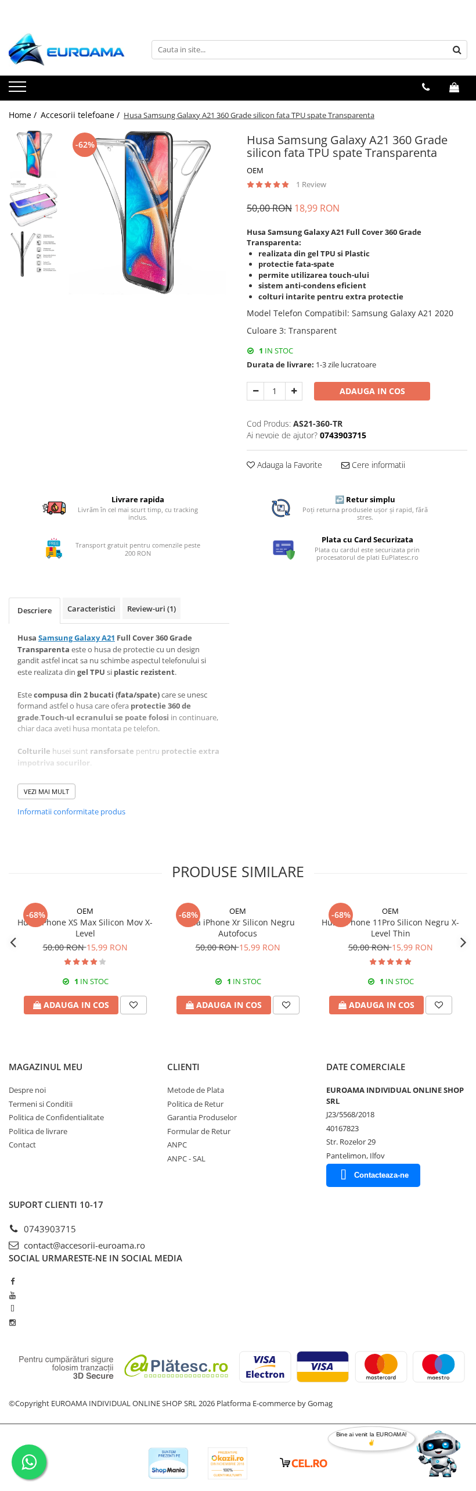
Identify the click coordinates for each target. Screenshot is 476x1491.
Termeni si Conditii (41, 1104)
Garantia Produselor (202, 1117)
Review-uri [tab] (151, 608)
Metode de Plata (195, 1090)
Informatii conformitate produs (71, 811)
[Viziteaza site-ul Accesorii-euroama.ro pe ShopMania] (168, 1463)
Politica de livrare (38, 1131)
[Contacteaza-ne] (426, 87)
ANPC (177, 1144)
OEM (255, 170)
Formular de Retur (198, 1131)
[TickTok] (12, 1308)
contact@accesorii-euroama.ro (83, 1245)
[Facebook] (12, 1281)
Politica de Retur (195, 1104)
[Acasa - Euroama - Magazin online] (67, 49)
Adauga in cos (372, 390)
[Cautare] (456, 49)
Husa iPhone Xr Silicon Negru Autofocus (238, 928)
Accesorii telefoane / (81, 114)
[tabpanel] (146, 212)
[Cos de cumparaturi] (454, 87)
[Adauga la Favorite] (133, 1005)
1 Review (311, 184)
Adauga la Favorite (288, 464)
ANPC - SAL (186, 1158)
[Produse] (19, 90)
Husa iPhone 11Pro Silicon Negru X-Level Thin (390, 928)
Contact (22, 1144)
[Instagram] (12, 1322)
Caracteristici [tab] (91, 608)
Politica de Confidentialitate (56, 1117)
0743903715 (48, 1229)
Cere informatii (377, 464)
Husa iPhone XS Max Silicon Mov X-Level (85, 928)
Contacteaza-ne (381, 1175)
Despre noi (27, 1090)
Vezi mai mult (46, 791)
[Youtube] (12, 1295)
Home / (24, 114)
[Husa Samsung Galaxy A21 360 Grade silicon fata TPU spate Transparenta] (146, 212)
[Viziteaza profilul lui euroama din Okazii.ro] (227, 1463)
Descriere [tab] (34, 610)
